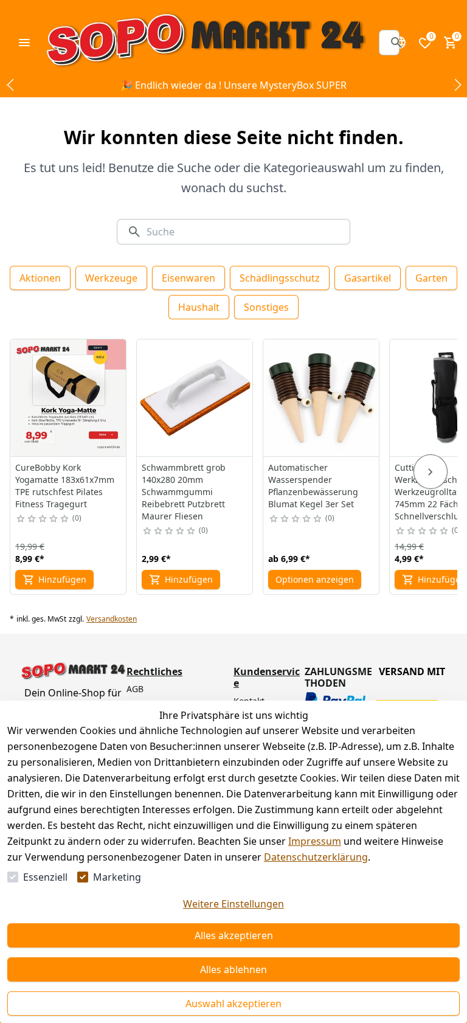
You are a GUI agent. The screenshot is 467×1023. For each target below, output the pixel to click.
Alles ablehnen (233, 969)
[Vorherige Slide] (9, 85)
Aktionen (40, 278)
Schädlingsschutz (280, 278)
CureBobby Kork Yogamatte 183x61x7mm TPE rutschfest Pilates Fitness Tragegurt (64, 486)
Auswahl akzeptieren (233, 1003)
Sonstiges (266, 307)
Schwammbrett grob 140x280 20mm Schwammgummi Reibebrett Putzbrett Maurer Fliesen (184, 492)
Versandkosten (111, 619)
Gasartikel (367, 278)
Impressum (314, 841)
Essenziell (45, 877)
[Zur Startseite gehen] (205, 42)
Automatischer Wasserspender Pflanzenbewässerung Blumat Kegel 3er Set (313, 486)
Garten (431, 278)
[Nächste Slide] (457, 85)
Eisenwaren (188, 278)
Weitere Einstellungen (233, 903)
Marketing (117, 877)
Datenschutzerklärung (316, 857)
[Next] (430, 472)
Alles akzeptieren (234, 935)
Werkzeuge (111, 278)
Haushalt (199, 307)
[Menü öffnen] (24, 42)
